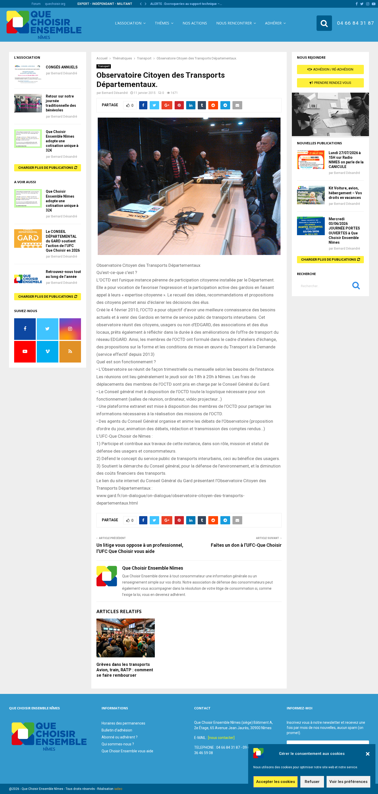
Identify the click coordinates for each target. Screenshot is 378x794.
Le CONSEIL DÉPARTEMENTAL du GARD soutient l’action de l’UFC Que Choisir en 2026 (63, 241)
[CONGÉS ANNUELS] (28, 74)
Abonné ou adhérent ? (120, 737)
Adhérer (273, 23)
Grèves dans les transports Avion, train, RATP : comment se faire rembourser (124, 670)
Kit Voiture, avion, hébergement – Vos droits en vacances (345, 192)
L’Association (128, 23)
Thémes (162, 23)
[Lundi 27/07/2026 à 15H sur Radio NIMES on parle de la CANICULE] (311, 160)
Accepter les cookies (275, 782)
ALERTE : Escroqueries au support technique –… (186, 4)
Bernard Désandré (115, 93)
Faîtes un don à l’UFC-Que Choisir (246, 545)
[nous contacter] (221, 738)
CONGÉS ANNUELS (62, 67)
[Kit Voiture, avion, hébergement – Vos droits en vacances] (311, 195)
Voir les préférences (348, 782)
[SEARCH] (356, 286)
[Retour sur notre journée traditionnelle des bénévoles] (28, 103)
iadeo (118, 789)
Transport (104, 66)
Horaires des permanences (123, 723)
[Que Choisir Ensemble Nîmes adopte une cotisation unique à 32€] (28, 138)
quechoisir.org (55, 4)
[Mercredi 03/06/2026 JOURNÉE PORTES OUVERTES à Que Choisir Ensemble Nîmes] (311, 226)
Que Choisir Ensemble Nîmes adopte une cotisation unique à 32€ (62, 141)
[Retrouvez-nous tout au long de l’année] (28, 278)
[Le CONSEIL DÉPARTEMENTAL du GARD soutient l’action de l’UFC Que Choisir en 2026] (28, 238)
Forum (36, 4)
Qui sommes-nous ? (118, 744)
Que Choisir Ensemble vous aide (127, 751)
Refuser (312, 782)
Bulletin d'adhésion (117, 730)
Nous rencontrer (234, 23)
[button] (367, 753)
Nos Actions (195, 23)
